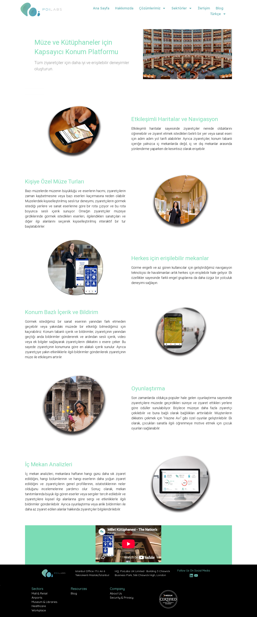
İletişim (204, 8)
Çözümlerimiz (149, 8)
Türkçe (215, 14)
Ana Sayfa (101, 8)
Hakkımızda (124, 8)
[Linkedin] (191, 575)
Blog (219, 8)
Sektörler (179, 8)
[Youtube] (196, 575)
